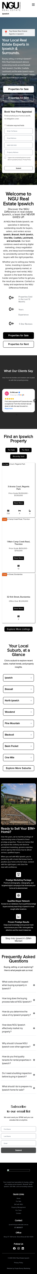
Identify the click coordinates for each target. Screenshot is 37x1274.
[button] (33, 4)
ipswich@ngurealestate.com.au (18, 1224)
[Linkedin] (22, 1248)
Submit (18, 168)
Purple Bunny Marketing (22, 1268)
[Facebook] (14, 1248)
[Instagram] (18, 1248)
